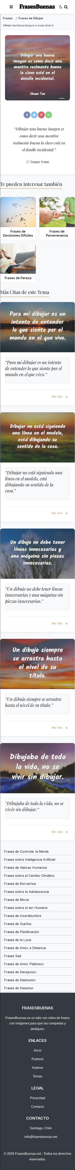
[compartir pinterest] (41, 114)
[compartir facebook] (27, 114)
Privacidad (37, 1098)
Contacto (37, 1106)
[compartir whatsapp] (48, 114)
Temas (37, 1076)
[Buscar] (66, 7)
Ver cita (57, 396)
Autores (37, 1067)
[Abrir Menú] (11, 7)
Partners (38, 1059)
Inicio (37, 1050)
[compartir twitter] (34, 114)
